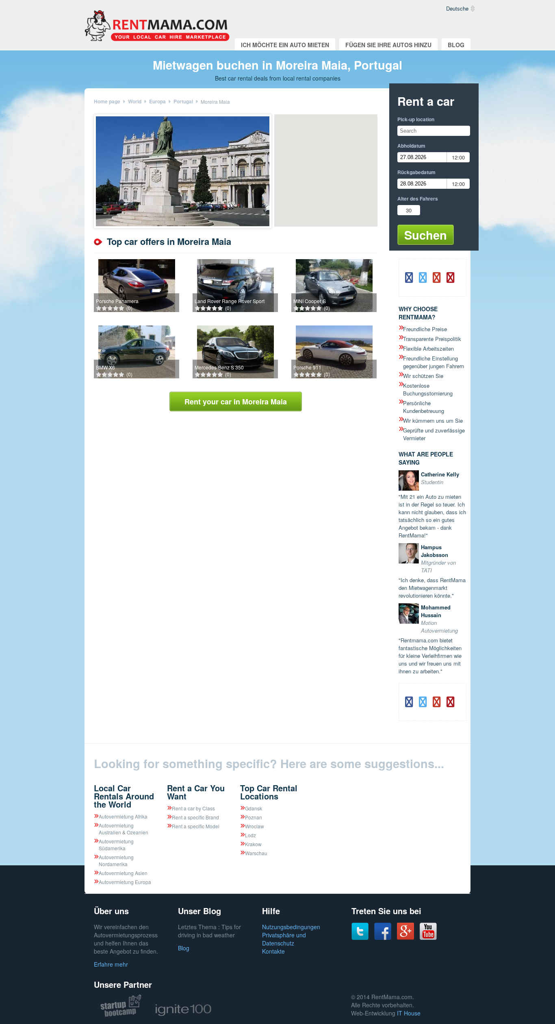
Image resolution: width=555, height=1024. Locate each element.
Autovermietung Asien (123, 872)
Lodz (250, 835)
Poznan (253, 817)
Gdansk (253, 808)
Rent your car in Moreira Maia (235, 401)
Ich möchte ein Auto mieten (285, 45)
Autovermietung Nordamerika (116, 860)
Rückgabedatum (416, 172)
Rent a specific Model (195, 826)
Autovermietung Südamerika (116, 845)
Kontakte (273, 951)
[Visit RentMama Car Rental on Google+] (405, 937)
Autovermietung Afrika (123, 816)
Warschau (256, 852)
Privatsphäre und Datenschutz (284, 939)
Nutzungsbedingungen (291, 927)
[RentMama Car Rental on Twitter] (360, 938)
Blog (456, 45)
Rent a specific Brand (195, 817)
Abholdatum (411, 145)
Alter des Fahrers (417, 198)
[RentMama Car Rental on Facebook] (382, 938)
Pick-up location (415, 119)
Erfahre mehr (111, 964)
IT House (409, 1013)
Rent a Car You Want (196, 792)
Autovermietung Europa (125, 881)
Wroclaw (254, 826)
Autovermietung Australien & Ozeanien (123, 829)
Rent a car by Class (193, 808)
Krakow (253, 844)
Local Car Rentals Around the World (124, 796)
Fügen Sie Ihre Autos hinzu (388, 45)
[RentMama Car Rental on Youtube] (428, 938)
